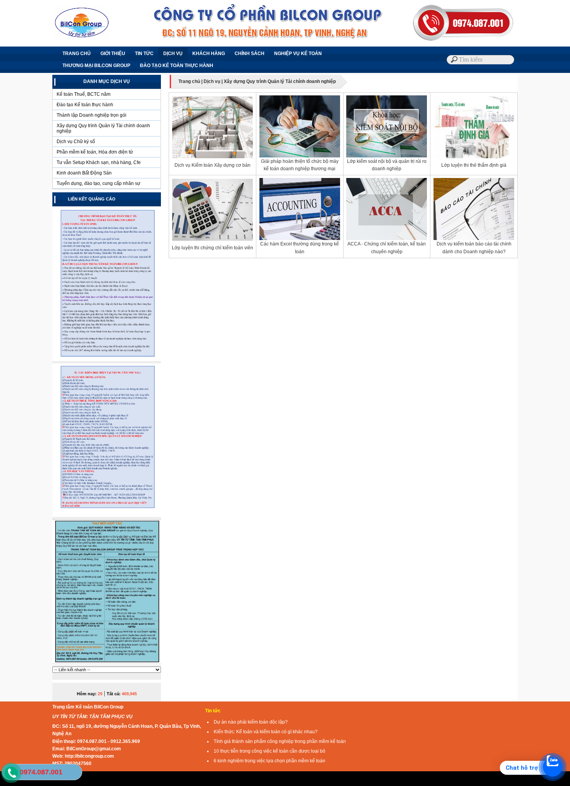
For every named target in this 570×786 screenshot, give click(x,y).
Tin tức (213, 710)
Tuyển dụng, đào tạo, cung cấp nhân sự (98, 183)
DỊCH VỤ (173, 53)
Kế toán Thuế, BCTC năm (84, 94)
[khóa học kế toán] (106, 360)
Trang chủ (189, 81)
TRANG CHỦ (76, 53)
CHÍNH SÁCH (249, 53)
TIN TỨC (144, 53)
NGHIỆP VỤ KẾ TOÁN (298, 53)
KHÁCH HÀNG (208, 53)
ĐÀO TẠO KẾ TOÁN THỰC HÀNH (176, 65)
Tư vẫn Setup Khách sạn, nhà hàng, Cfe (99, 162)
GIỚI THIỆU (112, 53)
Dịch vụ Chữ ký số (76, 141)
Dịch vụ (212, 81)
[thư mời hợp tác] (106, 665)
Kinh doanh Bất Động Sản (84, 173)
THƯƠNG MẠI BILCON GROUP (96, 65)
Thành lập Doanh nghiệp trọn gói (91, 115)
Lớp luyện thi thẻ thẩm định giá (473, 165)
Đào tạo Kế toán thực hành (85, 104)
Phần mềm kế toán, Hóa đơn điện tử (95, 152)
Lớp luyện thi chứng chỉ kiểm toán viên (212, 247)
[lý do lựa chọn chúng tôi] (106, 516)
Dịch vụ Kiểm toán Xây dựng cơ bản (212, 165)
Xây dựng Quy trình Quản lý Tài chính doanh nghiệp (103, 128)
